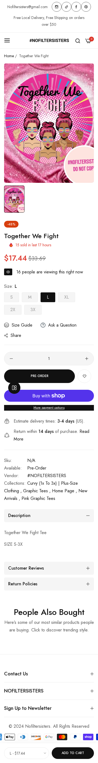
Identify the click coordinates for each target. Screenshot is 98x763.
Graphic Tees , (37, 491)
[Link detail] (57, 7)
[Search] (77, 40)
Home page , (64, 491)
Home (9, 56)
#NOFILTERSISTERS (46, 476)
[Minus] (11, 358)
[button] (84, 376)
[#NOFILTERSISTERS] (49, 40)
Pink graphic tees (38, 498)
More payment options (49, 407)
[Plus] (86, 358)
